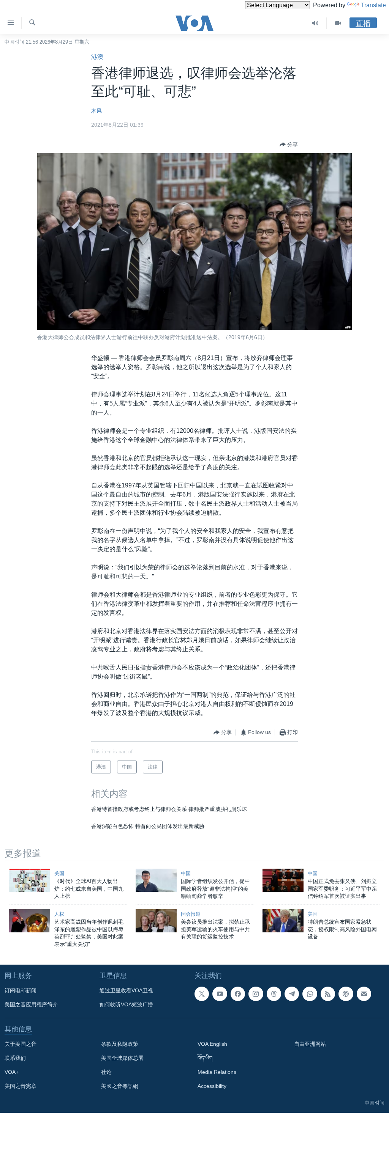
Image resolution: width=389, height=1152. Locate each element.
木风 (96, 111)
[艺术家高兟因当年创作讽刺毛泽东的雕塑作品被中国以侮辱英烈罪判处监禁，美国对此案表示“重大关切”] (29, 920)
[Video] (338, 23)
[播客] (345, 994)
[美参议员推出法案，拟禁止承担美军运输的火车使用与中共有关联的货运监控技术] (156, 920)
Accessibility (212, 1086)
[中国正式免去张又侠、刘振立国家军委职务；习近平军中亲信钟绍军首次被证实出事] (283, 880)
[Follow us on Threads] (274, 994)
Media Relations (217, 1072)
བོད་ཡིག (205, 1058)
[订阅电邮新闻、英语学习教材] (364, 994)
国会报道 (191, 914)
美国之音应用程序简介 (31, 1004)
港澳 (97, 56)
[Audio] (315, 23)
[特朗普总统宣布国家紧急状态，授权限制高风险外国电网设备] (283, 920)
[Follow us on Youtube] (219, 994)
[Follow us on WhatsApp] (309, 994)
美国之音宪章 (20, 1086)
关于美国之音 (20, 1044)
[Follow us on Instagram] (255, 994)
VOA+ (12, 1072)
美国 (59, 873)
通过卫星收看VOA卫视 (126, 990)
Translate (373, 5)
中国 (186, 873)
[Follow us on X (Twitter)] (201, 994)
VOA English (212, 1044)
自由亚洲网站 (310, 1044)
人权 (59, 914)
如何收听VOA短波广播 (126, 1004)
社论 (106, 1072)
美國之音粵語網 (119, 1086)
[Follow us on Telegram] (292, 994)
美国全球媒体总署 (122, 1058)
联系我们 (15, 1058)
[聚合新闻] (328, 994)
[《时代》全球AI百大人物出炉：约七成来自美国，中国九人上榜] (29, 880)
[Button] (289, 144)
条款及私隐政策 (119, 1044)
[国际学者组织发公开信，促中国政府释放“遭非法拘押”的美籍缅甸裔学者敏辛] (156, 880)
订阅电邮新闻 (20, 990)
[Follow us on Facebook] (238, 994)
